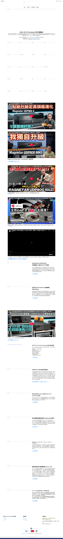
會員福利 (4, 519)
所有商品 (28, 7)
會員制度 (37, 7)
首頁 (25, 7)
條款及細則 (26, 533)
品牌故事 (4, 518)
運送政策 (24, 518)
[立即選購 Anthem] (13, 340)
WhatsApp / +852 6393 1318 (49, 518)
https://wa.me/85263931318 (34, 38)
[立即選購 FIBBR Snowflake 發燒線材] (17, 259)
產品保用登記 (33, 7)
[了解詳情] (35, 357)
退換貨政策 (22, 533)
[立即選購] (35, 402)
